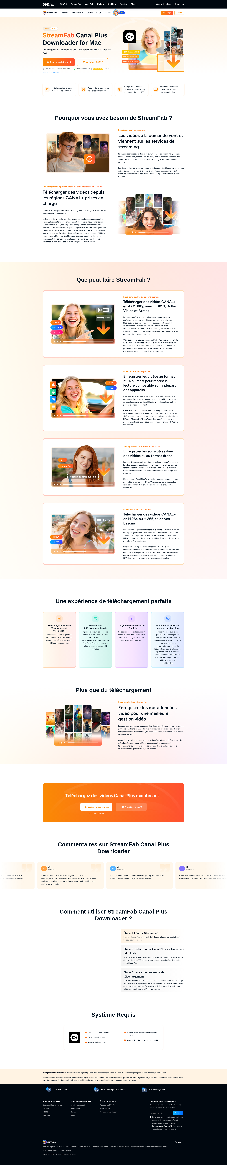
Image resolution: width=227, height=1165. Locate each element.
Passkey (123, 4)
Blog (73, 1115)
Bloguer (108, 13)
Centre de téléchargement (52, 1105)
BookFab (111, 4)
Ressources (75, 1109)
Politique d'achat (137, 1147)
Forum (73, 1112)
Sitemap (69, 1150)
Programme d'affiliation (108, 1112)
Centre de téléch (163, 4)
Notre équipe (105, 1109)
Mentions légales (49, 1147)
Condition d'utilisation (100, 1147)
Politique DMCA (84, 1147)
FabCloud (46, 1115)
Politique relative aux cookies (53, 1150)
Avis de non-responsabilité (67, 1147)
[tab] (46, 28)
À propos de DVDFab (107, 1105)
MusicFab (89, 4)
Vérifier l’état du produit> (52, 73)
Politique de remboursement (155, 1147)
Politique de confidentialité (162, 1126)
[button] (167, 13)
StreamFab (76, 4)
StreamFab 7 (77, 13)
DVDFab (63, 4)
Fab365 (45, 1112)
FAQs (98, 13)
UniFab (100, 4)
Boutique (46, 1109)
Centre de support (78, 1105)
